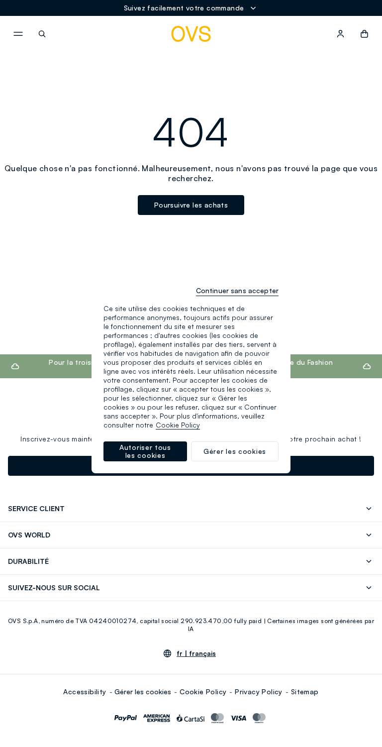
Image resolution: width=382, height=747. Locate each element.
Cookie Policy (203, 691)
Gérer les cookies (142, 691)
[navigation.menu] (18, 34)
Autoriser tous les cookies (145, 451)
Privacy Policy (259, 691)
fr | (196, 653)
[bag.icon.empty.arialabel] (364, 34)
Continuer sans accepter (237, 290)
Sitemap (305, 691)
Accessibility (84, 691)
